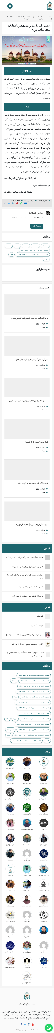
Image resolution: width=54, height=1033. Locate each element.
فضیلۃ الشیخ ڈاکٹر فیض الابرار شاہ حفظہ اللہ (31, 735)
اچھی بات (10, 730)
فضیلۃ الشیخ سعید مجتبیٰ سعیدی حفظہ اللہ (33, 691)
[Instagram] (29, 1025)
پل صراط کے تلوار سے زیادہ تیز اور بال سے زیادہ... (32, 483)
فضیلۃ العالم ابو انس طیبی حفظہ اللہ (34, 680)
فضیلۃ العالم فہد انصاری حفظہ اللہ (35, 697)
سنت (8, 735)
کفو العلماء (39, 616)
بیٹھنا (35, 245)
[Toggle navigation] (3, 6)
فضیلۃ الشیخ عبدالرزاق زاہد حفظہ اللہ (34, 713)
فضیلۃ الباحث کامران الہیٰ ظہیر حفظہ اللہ (32, 724)
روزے (17, 245)
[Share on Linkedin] (13, 203)
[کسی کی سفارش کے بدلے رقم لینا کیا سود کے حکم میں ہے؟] (27, 346)
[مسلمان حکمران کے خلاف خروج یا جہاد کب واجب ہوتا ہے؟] (27, 387)
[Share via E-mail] (25, 203)
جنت (7, 718)
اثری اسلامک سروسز (36, 625)
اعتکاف (45, 245)
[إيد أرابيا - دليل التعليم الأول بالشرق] (27, 995)
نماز (14, 680)
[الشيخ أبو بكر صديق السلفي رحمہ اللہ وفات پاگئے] (47, 644)
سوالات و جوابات (29, 201)
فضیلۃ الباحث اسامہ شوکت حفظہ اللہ (35, 718)
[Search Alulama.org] (10, 6)
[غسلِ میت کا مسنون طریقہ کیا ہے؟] (27, 428)
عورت (15, 718)
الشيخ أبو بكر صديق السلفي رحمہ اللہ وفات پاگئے (27, 644)
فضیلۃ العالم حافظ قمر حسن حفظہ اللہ (26, 740)
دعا (15, 697)
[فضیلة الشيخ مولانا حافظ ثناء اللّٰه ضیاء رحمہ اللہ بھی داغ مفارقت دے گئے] (48, 654)
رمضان (26, 245)
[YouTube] (33, 1025)
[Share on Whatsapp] (21, 203)
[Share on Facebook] (5, 203)
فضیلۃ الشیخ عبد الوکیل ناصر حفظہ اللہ (32, 254)
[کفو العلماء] (47, 616)
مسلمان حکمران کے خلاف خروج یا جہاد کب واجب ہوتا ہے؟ (28, 400)
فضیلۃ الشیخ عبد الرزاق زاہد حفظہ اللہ (33, 730)
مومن (46, 259)
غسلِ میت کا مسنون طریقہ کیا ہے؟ (36, 442)
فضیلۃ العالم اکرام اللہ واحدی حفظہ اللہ (32, 702)
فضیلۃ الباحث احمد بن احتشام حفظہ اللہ (33, 708)
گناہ (47, 740)
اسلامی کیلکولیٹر (36, 213)
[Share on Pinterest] (17, 203)
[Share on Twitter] (9, 203)
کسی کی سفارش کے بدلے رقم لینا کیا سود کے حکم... (31, 359)
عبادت (8, 245)
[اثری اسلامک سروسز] (47, 625)
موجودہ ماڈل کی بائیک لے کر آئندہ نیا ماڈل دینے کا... (31, 524)
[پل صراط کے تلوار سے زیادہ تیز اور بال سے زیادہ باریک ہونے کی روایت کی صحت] (27, 470)
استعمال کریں (36, 226)
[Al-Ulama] (49, 5)
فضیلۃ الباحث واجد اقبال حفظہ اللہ (34, 250)
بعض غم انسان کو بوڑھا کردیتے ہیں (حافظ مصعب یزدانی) (24, 634)
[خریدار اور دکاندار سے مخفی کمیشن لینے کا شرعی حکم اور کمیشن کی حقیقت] (27, 305)
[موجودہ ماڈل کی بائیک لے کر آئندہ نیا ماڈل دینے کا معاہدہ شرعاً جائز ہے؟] (27, 511)
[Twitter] (25, 1025)
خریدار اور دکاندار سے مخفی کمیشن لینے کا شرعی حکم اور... (29, 318)
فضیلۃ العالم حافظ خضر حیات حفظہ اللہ (34, 686)
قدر (11, 254)
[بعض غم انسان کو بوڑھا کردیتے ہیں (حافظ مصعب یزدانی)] (47, 635)
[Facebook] (21, 1025)
